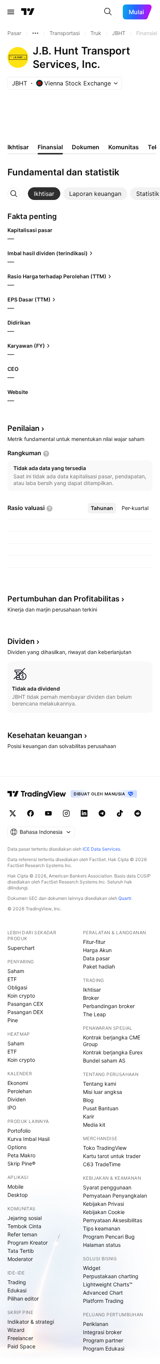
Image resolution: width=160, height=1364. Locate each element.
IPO (11, 1107)
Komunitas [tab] (123, 147)
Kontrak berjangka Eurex (113, 1052)
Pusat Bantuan (100, 1108)
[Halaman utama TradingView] (28, 12)
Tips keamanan (101, 1228)
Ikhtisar (92, 989)
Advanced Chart (103, 1292)
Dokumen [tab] (85, 147)
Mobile (15, 1186)
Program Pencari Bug (109, 1236)
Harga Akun (97, 950)
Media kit (94, 1124)
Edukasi (16, 1290)
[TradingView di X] (12, 813)
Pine (12, 1020)
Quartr (124, 898)
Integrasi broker (102, 1332)
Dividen (16, 1099)
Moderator (20, 1259)
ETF (12, 979)
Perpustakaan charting (110, 1276)
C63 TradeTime (102, 1164)
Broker (91, 998)
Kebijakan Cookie (104, 1212)
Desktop (17, 1195)
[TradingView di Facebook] (30, 813)
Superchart (21, 948)
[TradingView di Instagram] (66, 813)
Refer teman (22, 1234)
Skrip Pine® (21, 1163)
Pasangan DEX (25, 1012)
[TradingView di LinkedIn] (84, 813)
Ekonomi (17, 1083)
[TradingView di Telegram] (102, 813)
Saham (15, 971)
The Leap (94, 1014)
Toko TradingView (105, 1148)
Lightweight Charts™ (107, 1284)
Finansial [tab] (50, 147)
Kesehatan (44, 735)
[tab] (44, 193)
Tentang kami (99, 1083)
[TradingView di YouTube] (48, 813)
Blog (88, 1100)
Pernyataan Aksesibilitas (112, 1220)
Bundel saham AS (104, 1060)
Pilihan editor (23, 1298)
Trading (16, 1282)
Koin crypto (21, 995)
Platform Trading (103, 1301)
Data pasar (96, 958)
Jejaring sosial (24, 1218)
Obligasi (17, 987)
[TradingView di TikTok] (120, 813)
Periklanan (95, 1324)
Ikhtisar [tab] (18, 147)
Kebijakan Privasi (103, 1204)
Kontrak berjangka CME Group (111, 1040)
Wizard (16, 1330)
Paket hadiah (99, 966)
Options (16, 1147)
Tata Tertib (20, 1251)
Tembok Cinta (24, 1226)
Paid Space (21, 1346)
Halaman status (102, 1245)
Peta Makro (21, 1155)
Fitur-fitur (94, 942)
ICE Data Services (101, 849)
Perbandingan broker (109, 1006)
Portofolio (19, 1130)
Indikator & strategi (30, 1321)
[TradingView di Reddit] (137, 813)
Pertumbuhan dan (63, 598)
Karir (88, 1116)
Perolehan (19, 1091)
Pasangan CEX (25, 1004)
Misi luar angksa (102, 1092)
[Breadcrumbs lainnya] (35, 33)
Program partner (103, 1340)
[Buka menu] (10, 11)
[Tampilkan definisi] (46, 453)
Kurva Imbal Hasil (28, 1139)
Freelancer (20, 1338)
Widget (91, 1268)
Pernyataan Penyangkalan (115, 1195)
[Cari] (107, 11)
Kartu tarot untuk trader (112, 1156)
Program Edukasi (103, 1348)
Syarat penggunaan (107, 1187)
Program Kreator (27, 1242)
